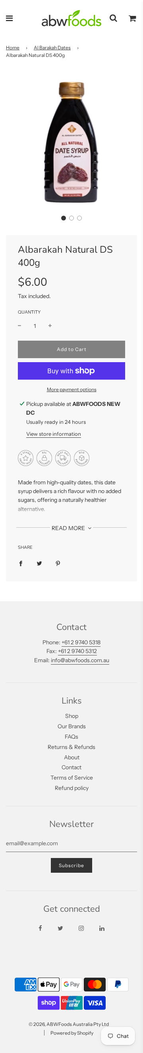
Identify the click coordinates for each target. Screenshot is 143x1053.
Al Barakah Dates (52, 48)
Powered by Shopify (71, 1033)
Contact (71, 767)
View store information (53, 434)
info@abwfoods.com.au (80, 660)
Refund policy (72, 788)
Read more (69, 528)
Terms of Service (71, 777)
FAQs (71, 736)
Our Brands (72, 726)
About (71, 757)
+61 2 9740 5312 (77, 651)
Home (12, 48)
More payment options (72, 389)
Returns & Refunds (71, 747)
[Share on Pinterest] (58, 563)
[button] (63, 218)
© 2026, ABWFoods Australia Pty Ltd (69, 1024)
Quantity (29, 312)
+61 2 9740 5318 (81, 642)
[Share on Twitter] (39, 563)
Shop (71, 716)
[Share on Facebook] (20, 563)
